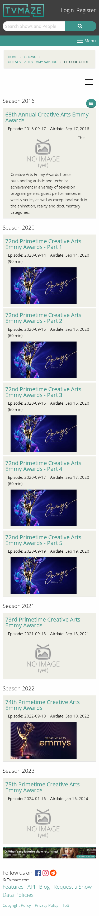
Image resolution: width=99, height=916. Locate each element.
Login (67, 10)
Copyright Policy (17, 906)
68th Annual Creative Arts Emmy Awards (47, 117)
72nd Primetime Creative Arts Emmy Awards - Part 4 (43, 465)
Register (86, 10)
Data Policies (18, 895)
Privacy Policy (46, 906)
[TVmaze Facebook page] (38, 873)
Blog (44, 887)
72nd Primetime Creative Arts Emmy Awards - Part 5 (43, 540)
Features (13, 887)
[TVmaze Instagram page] (46, 873)
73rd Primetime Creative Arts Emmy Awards (42, 622)
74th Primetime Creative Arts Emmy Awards (42, 704)
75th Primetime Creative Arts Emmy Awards (42, 787)
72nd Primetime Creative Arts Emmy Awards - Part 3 (43, 392)
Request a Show (73, 887)
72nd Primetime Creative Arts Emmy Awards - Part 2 (43, 317)
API (31, 887)
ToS (65, 906)
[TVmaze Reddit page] (53, 873)
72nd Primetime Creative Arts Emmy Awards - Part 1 (43, 244)
